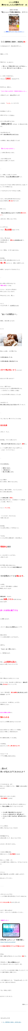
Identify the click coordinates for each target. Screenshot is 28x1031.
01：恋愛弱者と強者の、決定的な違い (12, 1022)
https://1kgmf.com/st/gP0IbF (8, 942)
